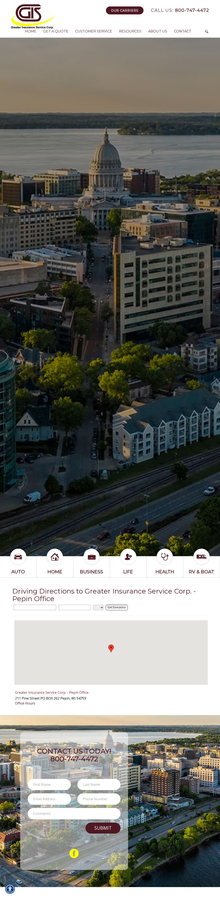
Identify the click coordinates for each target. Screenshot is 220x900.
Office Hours (25, 703)
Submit (103, 828)
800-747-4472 (180, 10)
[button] (111, 648)
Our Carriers (124, 10)
